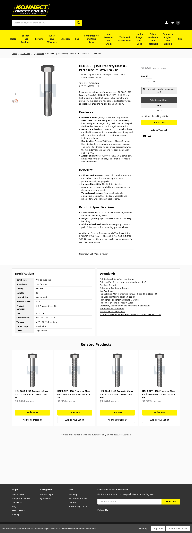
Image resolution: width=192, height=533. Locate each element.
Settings (143, 528)
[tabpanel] (32, 388)
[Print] (149, 136)
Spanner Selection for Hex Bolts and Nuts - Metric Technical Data (130, 314)
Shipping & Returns (21, 498)
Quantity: (145, 76)
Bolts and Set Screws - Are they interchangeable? (123, 282)
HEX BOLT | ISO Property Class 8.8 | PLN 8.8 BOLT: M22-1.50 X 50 (73, 394)
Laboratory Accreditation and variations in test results (125, 305)
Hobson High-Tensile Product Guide (116, 302)
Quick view (32, 370)
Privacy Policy (18, 494)
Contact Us (17, 502)
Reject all (158, 528)
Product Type (46, 494)
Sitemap (16, 514)
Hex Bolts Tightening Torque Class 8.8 (117, 296)
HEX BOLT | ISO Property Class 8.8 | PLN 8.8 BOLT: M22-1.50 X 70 (31, 394)
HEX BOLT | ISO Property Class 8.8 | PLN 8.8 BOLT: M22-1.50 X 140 (116, 394)
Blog (14, 506)
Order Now (32, 412)
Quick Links (45, 498)
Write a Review (101, 254)
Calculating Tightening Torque (114, 288)
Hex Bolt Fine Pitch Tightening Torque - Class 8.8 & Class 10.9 (128, 294)
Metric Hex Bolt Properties (112, 308)
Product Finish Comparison (112, 311)
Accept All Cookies (178, 528)
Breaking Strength (108, 285)
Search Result (18, 510)
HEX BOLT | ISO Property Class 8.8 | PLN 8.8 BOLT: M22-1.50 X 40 (158, 394)
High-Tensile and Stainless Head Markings (120, 299)
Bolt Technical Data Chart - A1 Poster (117, 279)
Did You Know (106, 291)
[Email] (144, 136)
